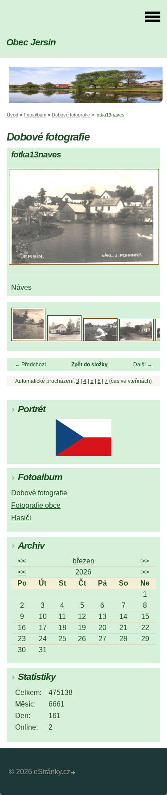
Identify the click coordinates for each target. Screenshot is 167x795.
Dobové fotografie (71, 114)
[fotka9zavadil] (64, 338)
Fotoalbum (35, 114)
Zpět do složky (89, 364)
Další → (142, 364)
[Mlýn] (28, 338)
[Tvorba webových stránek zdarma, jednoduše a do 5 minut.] (73, 773)
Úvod (12, 114)
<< (22, 561)
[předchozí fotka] (21, 221)
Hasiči (21, 518)
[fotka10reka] (100, 338)
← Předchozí (30, 364)
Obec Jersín (31, 42)
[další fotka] (146, 221)
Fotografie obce (36, 505)
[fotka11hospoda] (136, 338)
